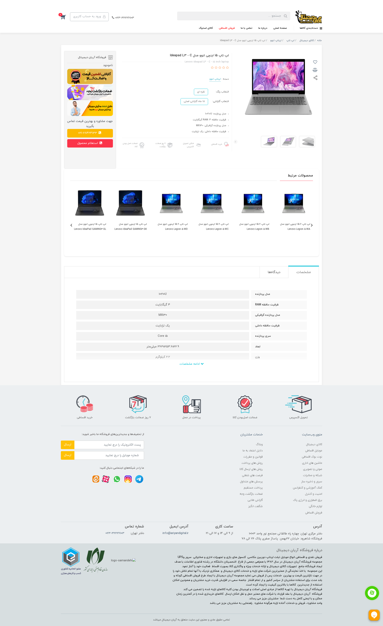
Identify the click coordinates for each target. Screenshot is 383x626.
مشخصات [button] (303, 272)
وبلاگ (259, 444)
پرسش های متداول (251, 481)
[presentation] (313, 142)
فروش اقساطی (227, 28)
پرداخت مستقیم (253, 488)
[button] (65, 16)
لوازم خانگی (315, 506)
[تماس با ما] (372, 593)
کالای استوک (206, 28)
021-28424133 (88, 133)
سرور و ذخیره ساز (311, 481)
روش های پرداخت (252, 463)
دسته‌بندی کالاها (309, 28)
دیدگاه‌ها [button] (274, 272)
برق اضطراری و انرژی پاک (307, 500)
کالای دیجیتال (314, 444)
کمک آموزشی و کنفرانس (307, 488)
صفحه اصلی (280, 28)
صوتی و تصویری (312, 469)
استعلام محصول (88, 143)
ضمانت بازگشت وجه (251, 494)
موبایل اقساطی (313, 451)
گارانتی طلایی (255, 500)
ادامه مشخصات (190, 364)
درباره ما (262, 28)
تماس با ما (246, 28)
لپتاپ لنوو (215, 79)
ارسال (67, 445)
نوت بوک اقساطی (312, 457)
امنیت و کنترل (313, 494)
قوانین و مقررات (253, 457)
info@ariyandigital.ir (176, 533)
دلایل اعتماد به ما (253, 451)
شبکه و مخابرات (312, 475)
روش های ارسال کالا (251, 469)
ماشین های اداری (312, 463)
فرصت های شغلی (252, 475)
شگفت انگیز (255, 506)
